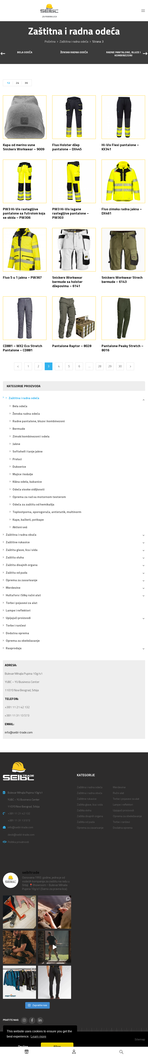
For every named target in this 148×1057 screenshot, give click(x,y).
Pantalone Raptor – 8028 (71, 345)
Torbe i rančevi (16, 625)
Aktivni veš (20, 527)
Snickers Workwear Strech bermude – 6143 (122, 279)
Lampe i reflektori (18, 610)
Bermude (19, 428)
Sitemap (140, 1039)
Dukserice (19, 466)
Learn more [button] (38, 1036)
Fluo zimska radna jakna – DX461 (122, 211)
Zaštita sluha (15, 557)
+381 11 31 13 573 (19, 820)
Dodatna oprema (17, 633)
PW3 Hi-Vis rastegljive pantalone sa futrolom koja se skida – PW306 (24, 213)
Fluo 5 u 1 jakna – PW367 (22, 277)
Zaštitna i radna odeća (74, 41)
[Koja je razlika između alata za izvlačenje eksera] (19, 912)
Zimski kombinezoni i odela (31, 436)
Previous (18, 366)
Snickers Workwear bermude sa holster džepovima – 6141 (67, 281)
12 (8, 83)
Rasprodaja (14, 648)
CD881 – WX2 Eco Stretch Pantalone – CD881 (22, 348)
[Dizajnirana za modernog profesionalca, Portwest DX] (19, 982)
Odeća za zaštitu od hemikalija (33, 504)
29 (109, 366)
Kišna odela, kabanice (27, 481)
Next (130, 366)
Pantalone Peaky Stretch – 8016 (122, 348)
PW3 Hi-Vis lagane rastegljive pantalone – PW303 (70, 213)
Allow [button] (57, 1046)
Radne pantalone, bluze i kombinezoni (123, 54)
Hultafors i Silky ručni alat (23, 595)
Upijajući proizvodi (18, 618)
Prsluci (17, 459)
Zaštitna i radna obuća (21, 534)
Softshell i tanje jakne (28, 451)
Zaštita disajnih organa (22, 565)
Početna (50, 41)
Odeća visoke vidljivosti (29, 489)
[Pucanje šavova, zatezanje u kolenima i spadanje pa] (19, 947)
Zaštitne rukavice (18, 542)
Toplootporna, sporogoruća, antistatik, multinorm (47, 512)
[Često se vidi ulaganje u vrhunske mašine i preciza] (54, 947)
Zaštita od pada (16, 572)
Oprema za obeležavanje (23, 640)
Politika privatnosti (18, 842)
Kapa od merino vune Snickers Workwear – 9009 (23, 147)
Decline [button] (23, 1046)
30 (120, 366)
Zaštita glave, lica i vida (22, 550)
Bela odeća (24, 52)
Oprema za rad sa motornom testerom (39, 497)
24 (17, 83)
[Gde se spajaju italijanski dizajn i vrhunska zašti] (54, 982)
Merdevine (13, 587)
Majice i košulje (23, 474)
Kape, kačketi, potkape (28, 519)
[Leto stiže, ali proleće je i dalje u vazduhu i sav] (54, 912)
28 (99, 366)
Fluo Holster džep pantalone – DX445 (67, 147)
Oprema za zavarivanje (21, 580)
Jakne (16, 444)
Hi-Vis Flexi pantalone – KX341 (120, 147)
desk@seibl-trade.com (21, 834)
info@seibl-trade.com (19, 732)
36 (26, 83)
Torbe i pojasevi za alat (21, 603)
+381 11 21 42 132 (19, 813)
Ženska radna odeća (74, 52)
